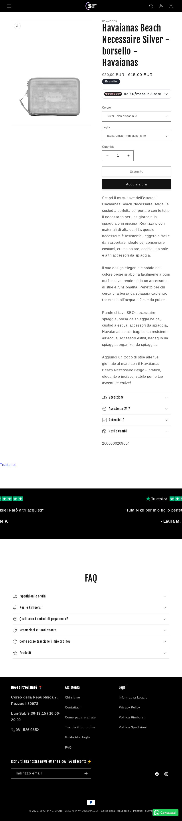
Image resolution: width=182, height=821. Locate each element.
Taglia (106, 127)
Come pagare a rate (80, 717)
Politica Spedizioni (132, 727)
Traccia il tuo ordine (80, 727)
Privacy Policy (129, 707)
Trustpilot (8, 465)
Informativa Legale (133, 697)
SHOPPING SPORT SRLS (55, 810)
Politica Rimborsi (131, 717)
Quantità (108, 146)
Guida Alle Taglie (78, 737)
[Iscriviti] (86, 773)
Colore (106, 107)
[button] (9, 6)
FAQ (68, 747)
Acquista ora (136, 184)
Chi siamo (72, 697)
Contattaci (73, 707)
